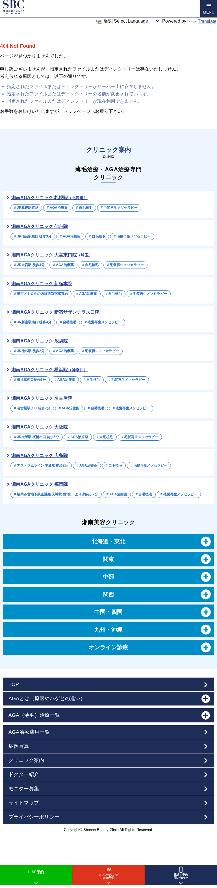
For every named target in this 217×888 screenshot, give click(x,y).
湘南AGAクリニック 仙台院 (39, 226)
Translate (207, 21)
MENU (208, 12)
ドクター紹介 (23, 774)
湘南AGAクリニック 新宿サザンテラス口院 (55, 312)
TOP (13, 684)
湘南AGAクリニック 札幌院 (49, 197)
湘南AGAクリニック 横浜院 (49, 369)
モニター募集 (23, 789)
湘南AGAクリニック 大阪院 (39, 427)
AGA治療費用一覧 (29, 732)
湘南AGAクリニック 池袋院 (39, 341)
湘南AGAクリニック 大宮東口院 (52, 254)
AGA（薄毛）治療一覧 (34, 715)
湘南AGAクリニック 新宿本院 (41, 283)
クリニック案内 (26, 760)
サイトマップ (23, 803)
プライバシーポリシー (33, 817)
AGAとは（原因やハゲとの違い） (46, 698)
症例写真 (18, 746)
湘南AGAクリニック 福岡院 (39, 484)
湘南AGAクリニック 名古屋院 (41, 398)
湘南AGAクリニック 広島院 (39, 455)
